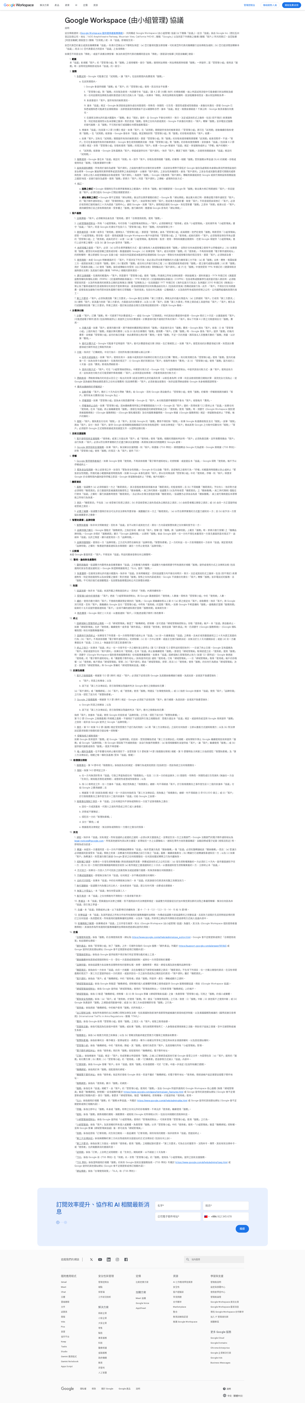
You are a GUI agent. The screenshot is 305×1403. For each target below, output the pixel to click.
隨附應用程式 (69, 1276)
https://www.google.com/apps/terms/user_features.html (153, 1091)
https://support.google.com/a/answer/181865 (203, 945)
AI (76, 5)
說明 (138, 1388)
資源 (95, 5)
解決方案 (44, 5)
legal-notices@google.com (89, 840)
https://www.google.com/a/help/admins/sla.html (162, 1100)
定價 (85, 5)
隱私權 (83, 1388)
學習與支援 (217, 1276)
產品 (57, 5)
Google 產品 (124, 1388)
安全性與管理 (106, 1276)
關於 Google (107, 1388)
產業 (67, 5)
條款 (94, 1388)
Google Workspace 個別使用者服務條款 (102, 33)
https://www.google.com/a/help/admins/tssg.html (201, 1162)
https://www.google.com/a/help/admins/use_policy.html (161, 937)
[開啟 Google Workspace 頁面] (19, 5)
